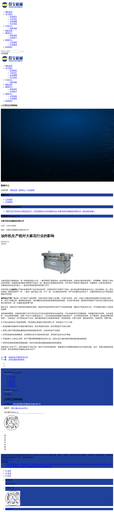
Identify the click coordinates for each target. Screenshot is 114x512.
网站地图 (4, 460)
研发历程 (13, 35)
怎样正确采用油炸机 (16, 359)
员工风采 (13, 24)
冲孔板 (88, 464)
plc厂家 (31, 464)
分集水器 (9, 464)
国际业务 (8, 31)
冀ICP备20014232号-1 (19, 408)
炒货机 (38, 467)
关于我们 (8, 14)
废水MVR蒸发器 (46, 464)
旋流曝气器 (31, 467)
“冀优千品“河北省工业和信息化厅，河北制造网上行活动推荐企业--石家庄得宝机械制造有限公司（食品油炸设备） (50, 211)
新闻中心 (8, 40)
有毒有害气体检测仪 (99, 464)
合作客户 (13, 38)
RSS (10, 460)
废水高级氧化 (14, 467)
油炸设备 (13, 28)
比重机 (37, 464)
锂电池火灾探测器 (20, 464)
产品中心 (8, 26)
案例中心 (8, 33)
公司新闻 (13, 42)
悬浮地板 (62, 464)
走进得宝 (13, 17)
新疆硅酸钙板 (46, 467)
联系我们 (8, 47)
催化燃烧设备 (79, 464)
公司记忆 (13, 19)
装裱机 (23, 467)
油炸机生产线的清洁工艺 (18, 357)
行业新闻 (13, 45)
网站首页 (8, 12)
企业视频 (13, 21)
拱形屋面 (70, 464)
